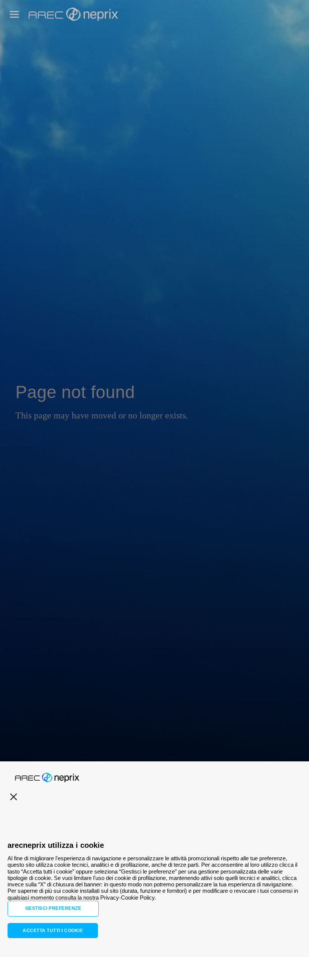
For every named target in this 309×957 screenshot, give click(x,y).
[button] (14, 14)
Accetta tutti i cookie (53, 930)
